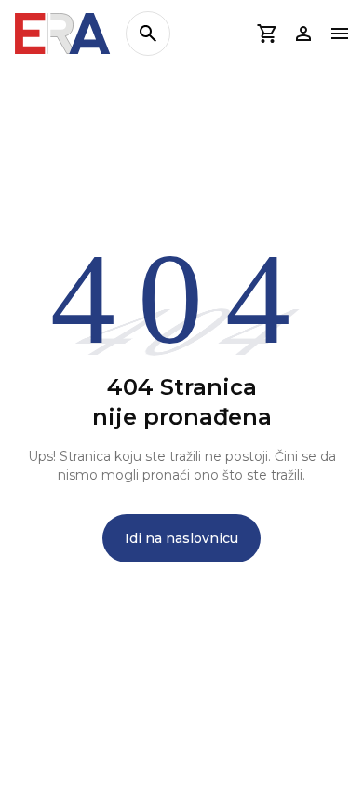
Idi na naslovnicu (181, 538)
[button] (266, 33)
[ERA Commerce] (63, 33)
